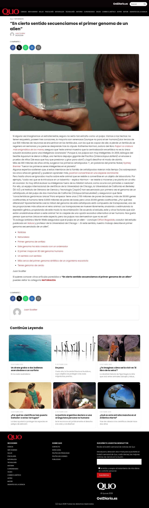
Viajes (98, 12)
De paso (59, 367)
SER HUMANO (32, 12)
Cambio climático (109, 12)
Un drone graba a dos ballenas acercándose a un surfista (27, 369)
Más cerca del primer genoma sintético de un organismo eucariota (53, 260)
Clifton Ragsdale (106, 219)
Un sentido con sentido (29, 255)
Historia (79, 12)
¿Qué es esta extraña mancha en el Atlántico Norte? (118, 416)
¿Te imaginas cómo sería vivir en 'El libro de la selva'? (118, 369)
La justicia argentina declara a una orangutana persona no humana (73, 416)
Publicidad (56, 459)
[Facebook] (13, 47)
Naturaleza (23, 237)
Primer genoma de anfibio (31, 241)
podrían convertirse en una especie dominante (93, 172)
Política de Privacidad (60, 453)
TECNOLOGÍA (70, 12)
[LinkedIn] (32, 47)
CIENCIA (24, 12)
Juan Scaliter (20, 33)
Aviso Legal (56, 450)
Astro (119, 12)
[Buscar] (144, 4)
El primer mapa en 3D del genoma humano (40, 251)
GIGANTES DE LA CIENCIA (138, 12)
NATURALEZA (59, 12)
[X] (19, 47)
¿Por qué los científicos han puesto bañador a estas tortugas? (29, 416)
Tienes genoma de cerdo (31, 265)
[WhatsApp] (25, 47)
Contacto (56, 447)
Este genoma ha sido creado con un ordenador (43, 246)
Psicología (49, 12)
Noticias (22, 232)
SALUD (41, 12)
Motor (125, 12)
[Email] (38, 47)
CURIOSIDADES (89, 12)
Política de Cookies (59, 456)
